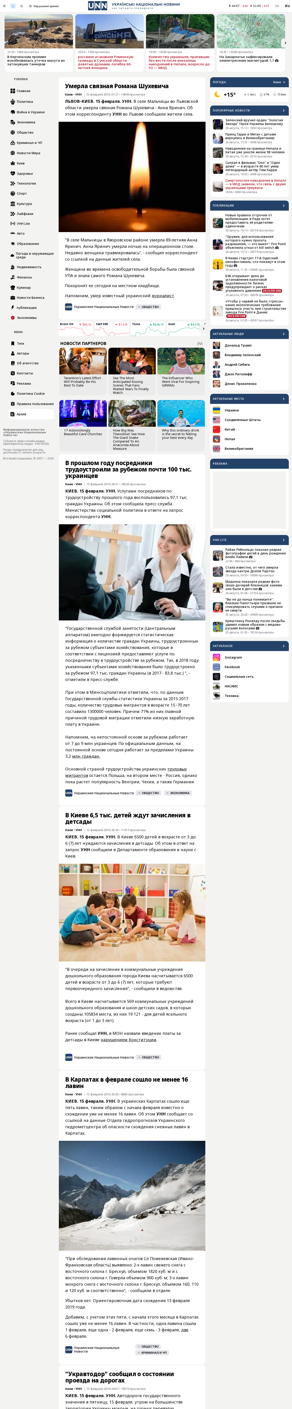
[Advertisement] (249, 500)
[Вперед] (285, 43)
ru (287, 6)
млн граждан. (86, 756)
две (184, 1329)
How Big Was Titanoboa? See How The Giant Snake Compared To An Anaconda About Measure (129, 439)
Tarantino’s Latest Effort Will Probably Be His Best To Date (82, 381)
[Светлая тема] (4, 6)
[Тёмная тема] (21, 6)
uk (277, 6)
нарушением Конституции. (129, 1039)
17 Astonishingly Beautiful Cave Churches (83, 432)
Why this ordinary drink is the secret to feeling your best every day (180, 434)
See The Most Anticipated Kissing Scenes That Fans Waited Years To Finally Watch (131, 385)
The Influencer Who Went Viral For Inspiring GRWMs (180, 381)
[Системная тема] (13, 6)
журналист (163, 295)
